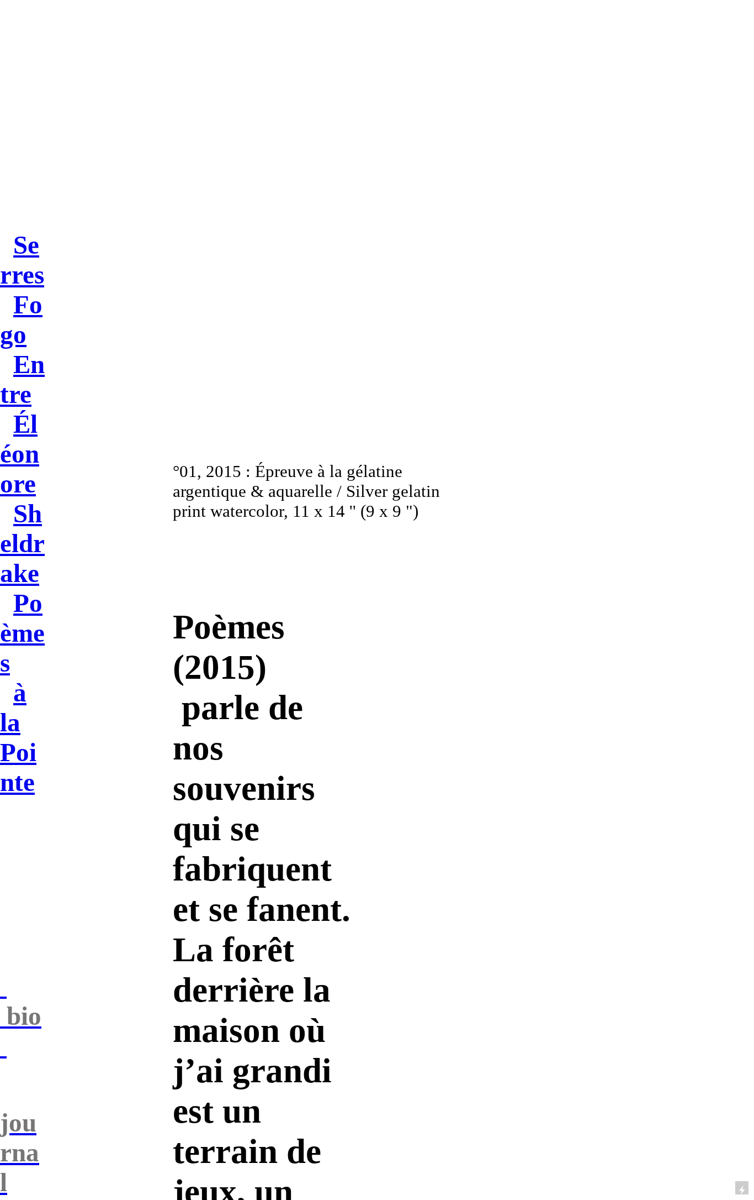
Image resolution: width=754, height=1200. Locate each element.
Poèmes (22, 633)
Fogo (21, 319)
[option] (317, 347)
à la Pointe (18, 737)
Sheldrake (22, 543)
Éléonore (19, 454)
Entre (22, 379)
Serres (22, 259)
